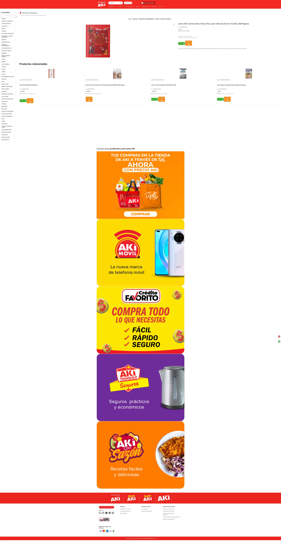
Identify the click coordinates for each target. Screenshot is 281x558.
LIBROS (157, 19)
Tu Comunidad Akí (129, 6)
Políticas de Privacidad (168, 511)
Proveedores (145, 509)
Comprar (180, 43)
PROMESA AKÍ (4, 101)
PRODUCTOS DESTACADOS (7, 98)
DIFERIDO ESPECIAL (6, 42)
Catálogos (119, 6)
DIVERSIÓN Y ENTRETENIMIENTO (146, 19)
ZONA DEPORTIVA (5, 139)
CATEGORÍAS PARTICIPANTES (8, 33)
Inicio (129, 19)
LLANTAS (3, 74)
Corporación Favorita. (147, 538)
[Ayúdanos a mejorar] (279, 337)
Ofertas (113, 6)
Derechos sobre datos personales (171, 517)
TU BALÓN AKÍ (5, 134)
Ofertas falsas (123, 513)
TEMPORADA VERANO (6, 132)
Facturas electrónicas (125, 511)
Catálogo (134, 19)
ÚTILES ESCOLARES (6, 137)
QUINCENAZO (4, 106)
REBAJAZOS (4, 108)
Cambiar (152, 2)
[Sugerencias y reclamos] (279, 342)
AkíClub (137, 6)
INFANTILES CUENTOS (165, 19)
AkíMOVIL (154, 6)
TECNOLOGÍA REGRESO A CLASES (7, 127)
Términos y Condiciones (168, 509)
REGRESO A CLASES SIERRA (7, 111)
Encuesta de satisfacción (169, 519)
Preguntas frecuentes (147, 511)
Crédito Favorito (146, 6)
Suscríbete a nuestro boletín (106, 507)
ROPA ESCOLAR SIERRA (7, 113)
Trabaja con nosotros (125, 509)
